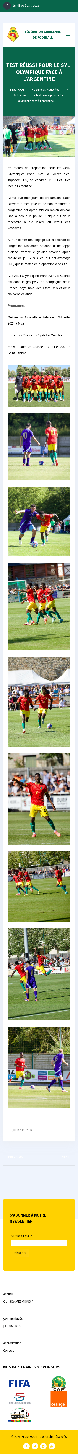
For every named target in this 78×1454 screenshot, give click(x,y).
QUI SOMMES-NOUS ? (18, 1301)
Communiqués (13, 1319)
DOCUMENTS (12, 1326)
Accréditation (12, 1343)
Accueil (8, 1294)
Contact (8, 1350)
